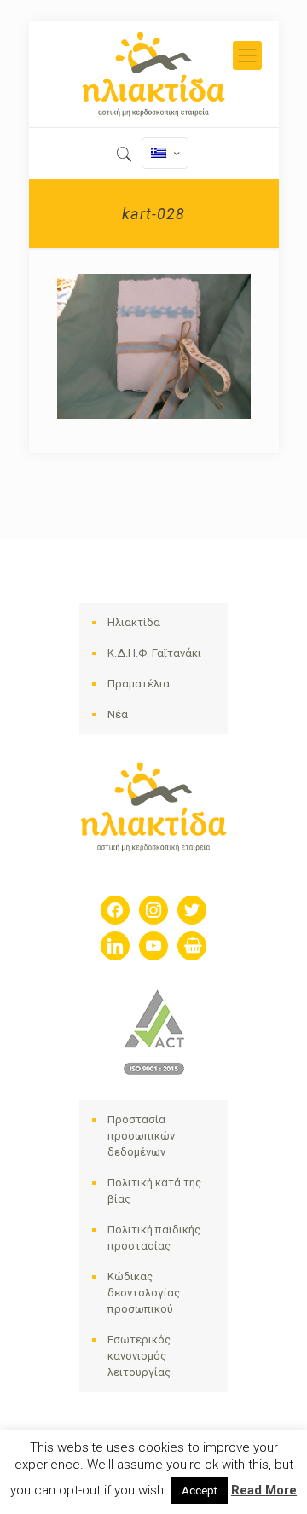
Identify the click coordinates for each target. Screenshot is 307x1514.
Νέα (117, 714)
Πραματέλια (138, 683)
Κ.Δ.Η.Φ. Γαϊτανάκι (154, 653)
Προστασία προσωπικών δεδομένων (141, 1135)
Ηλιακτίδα (133, 622)
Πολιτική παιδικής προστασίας (153, 1237)
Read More (264, 1490)
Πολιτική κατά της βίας (154, 1190)
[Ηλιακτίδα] (154, 74)
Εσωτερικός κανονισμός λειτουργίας (139, 1355)
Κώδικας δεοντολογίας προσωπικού (143, 1292)
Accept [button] (199, 1490)
